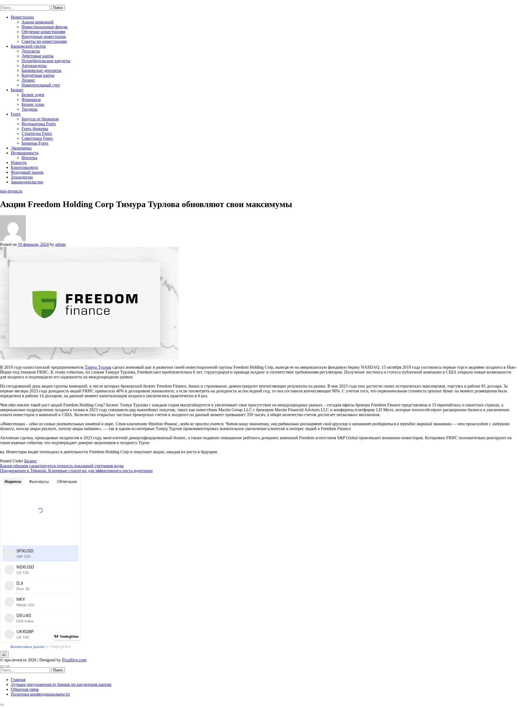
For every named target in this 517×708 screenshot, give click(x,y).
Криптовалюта (24, 167)
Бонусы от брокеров (40, 119)
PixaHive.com (74, 660)
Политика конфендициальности (40, 694)
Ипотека (29, 157)
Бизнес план (33, 104)
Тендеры (29, 109)
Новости (19, 162)
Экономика (21, 148)
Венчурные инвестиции (44, 36)
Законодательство (27, 182)
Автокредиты (34, 65)
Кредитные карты (38, 75)
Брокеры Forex (35, 143)
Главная (18, 679)
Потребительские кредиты (46, 60)
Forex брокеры (35, 128)
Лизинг (28, 80)
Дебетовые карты (38, 56)
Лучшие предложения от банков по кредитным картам (61, 684)
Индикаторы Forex (39, 123)
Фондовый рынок (27, 172)
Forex (16, 114)
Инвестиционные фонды (45, 27)
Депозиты (31, 51)
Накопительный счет (41, 85)
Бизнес (17, 90)
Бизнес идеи (33, 94)
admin (60, 244)
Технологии (22, 177)
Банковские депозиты (41, 70)
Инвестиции (22, 17)
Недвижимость (25, 153)
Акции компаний (38, 22)
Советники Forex (37, 138)
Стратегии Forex (37, 133)
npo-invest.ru (11, 2)
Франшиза (31, 99)
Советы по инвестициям (44, 41)
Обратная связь (25, 689)
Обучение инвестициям (43, 31)
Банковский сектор (28, 46)
